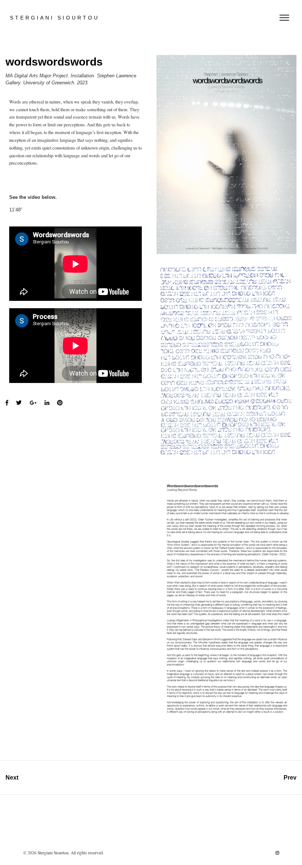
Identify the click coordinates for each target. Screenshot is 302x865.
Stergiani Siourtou (54, 17)
